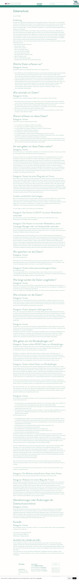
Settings (69, 578)
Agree (74, 578)
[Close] (77, 578)
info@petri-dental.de (24, 536)
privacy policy (39, 578)
